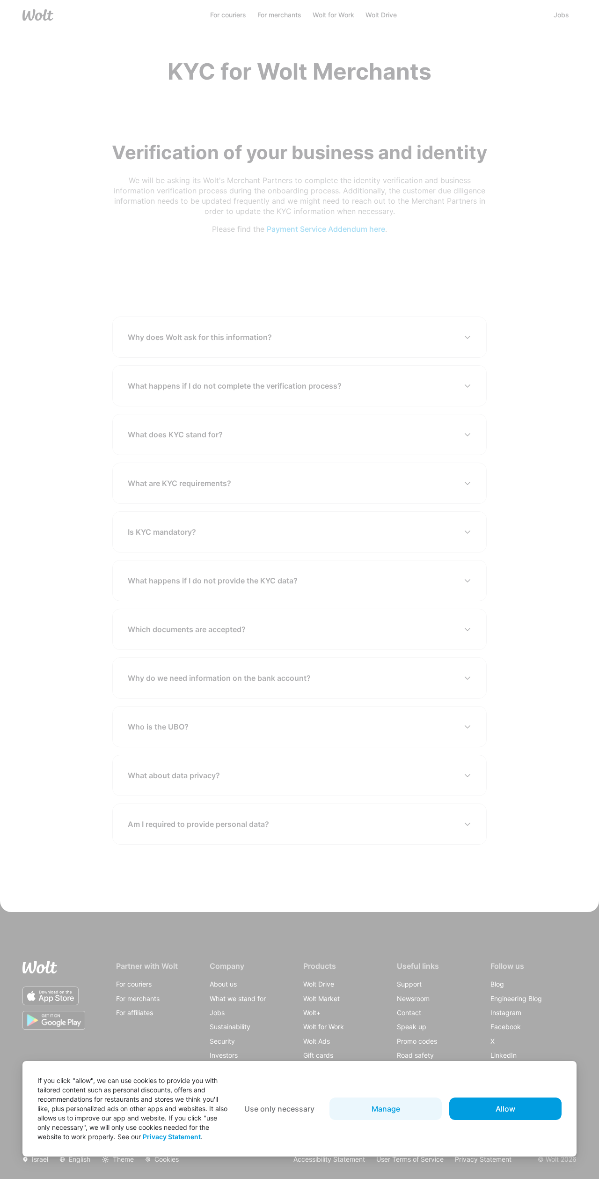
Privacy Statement (172, 1137)
